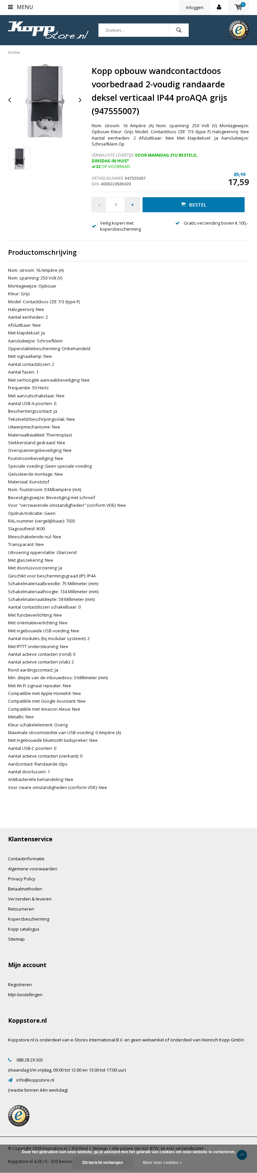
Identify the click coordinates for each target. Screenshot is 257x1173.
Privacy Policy (21, 879)
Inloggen (194, 7)
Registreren (20, 985)
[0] (238, 7)
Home (14, 52)
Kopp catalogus (23, 929)
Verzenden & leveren (30, 899)
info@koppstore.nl (35, 1080)
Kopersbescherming (28, 919)
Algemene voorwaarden (32, 869)
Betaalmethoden (25, 889)
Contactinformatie (26, 859)
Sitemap (16, 939)
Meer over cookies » (162, 1162)
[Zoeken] (179, 30)
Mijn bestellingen (25, 995)
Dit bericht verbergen (102, 1162)
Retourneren (21, 909)
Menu (24, 7)
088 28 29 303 (29, 1060)
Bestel (197, 204)
